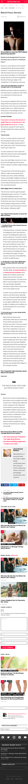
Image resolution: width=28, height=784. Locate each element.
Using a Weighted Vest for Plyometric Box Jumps (13, 601)
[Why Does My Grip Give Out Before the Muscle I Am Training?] (14, 516)
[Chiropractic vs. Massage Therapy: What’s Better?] (14, 537)
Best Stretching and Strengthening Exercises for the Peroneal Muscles (12, 698)
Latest (4, 5)
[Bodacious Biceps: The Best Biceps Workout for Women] (14, 664)
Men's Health (20, 693)
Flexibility (11, 693)
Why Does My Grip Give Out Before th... (17, 713)
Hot (16, 5)
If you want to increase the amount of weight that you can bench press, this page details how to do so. (13, 122)
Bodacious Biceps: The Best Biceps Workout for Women (12, 674)
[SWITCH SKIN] (26, 1)
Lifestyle (10, 544)
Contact (7, 778)
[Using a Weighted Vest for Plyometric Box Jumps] (14, 589)
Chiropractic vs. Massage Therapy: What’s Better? (12, 547)
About (12, 778)
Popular (11, 5)
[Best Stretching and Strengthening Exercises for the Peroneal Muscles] (14, 688)
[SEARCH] (24, 1)
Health (4, 544)
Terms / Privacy (18, 778)
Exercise (11, 523)
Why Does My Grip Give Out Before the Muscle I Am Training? (13, 526)
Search (25, 708)
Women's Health (13, 670)
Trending (23, 5)
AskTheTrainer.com (13, 1)
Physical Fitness (6, 694)
